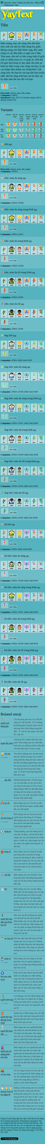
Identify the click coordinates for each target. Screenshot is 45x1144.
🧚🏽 (28, 124)
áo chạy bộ (8, 938)
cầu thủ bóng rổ (7, 818)
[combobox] (22, 8)
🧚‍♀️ (8, 135)
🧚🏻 (15, 124)
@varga (31, 1130)
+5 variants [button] (4, 923)
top (10, 144)
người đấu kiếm (7, 743)
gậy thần (7, 780)
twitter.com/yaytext (12, 1121)
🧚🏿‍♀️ (41, 135)
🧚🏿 (41, 124)
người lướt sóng (7, 1000)
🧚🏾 (34, 124)
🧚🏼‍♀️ (21, 135)
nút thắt (7, 875)
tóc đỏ (6, 803)
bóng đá (7, 831)
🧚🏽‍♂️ (28, 130)
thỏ (5, 889)
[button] (2, 2)
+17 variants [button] (4, 727)
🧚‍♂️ (8, 130)
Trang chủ (7, 2)
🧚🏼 (21, 124)
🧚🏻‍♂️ (15, 130)
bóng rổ (7, 852)
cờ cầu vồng (5, 1074)
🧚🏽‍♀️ (28, 135)
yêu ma (7, 754)
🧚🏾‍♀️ (34, 135)
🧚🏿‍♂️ (41, 130)
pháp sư (7, 958)
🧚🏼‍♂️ (21, 130)
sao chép (13, 88)
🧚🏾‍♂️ (34, 130)
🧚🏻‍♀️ (15, 135)
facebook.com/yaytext (30, 1121)
